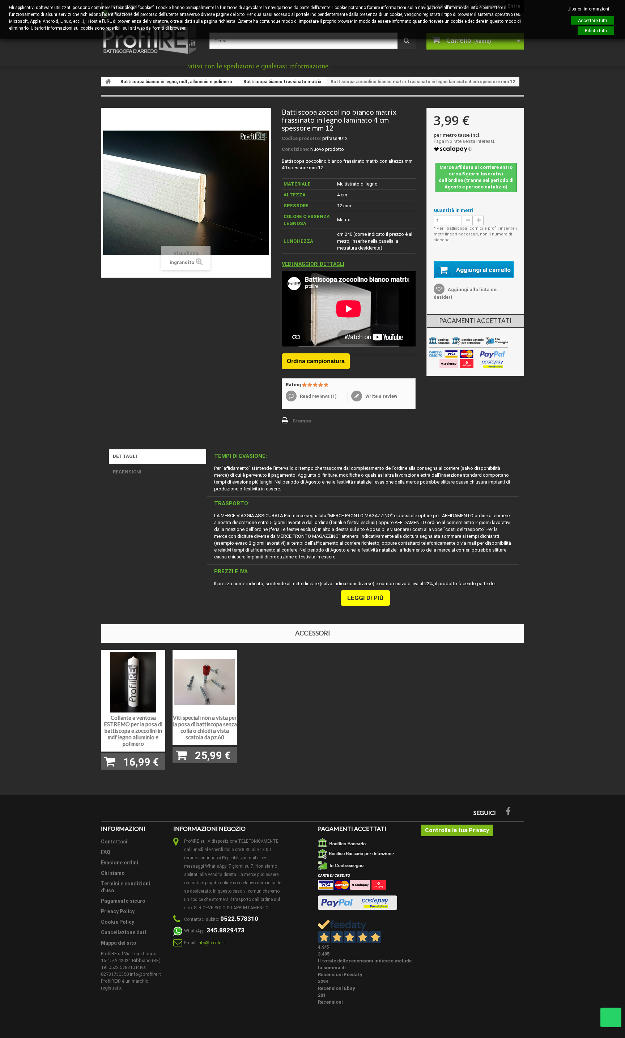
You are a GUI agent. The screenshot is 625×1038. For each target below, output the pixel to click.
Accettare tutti (592, 20)
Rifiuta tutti (596, 30)
